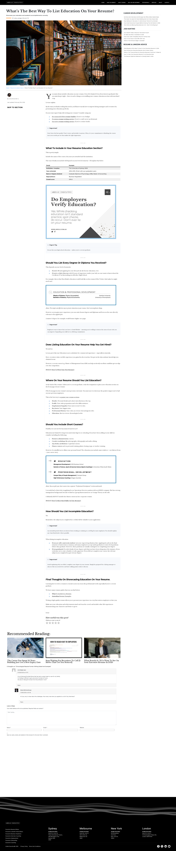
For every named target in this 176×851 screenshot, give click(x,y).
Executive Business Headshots (13, 833)
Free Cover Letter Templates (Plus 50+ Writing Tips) (137, 36)
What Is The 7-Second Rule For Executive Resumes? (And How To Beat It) (142, 52)
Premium (63, 119)
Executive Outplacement (12, 838)
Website (82, 727)
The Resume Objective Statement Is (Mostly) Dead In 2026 (138, 56)
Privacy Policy (24, 846)
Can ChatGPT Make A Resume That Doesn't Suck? (136, 32)
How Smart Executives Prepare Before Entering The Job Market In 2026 (142, 23)
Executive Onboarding (11, 840)
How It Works (122, 2)
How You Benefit (111, 2)
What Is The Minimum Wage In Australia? (134, 40)
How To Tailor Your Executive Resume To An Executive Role (139, 54)
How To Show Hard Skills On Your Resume (66, 501)
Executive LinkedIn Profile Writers (14, 831)
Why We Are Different (134, 2)
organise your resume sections (69, 397)
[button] (18, 98)
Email (45, 727)
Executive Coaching (11, 842)
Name (9, 727)
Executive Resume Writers (12, 829)
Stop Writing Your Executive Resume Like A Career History (138, 50)
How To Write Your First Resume (63, 370)
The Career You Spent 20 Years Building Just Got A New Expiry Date (141, 19)
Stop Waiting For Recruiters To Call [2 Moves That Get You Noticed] (140, 21)
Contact (167, 2)
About (160, 2)
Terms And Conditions (34, 846)
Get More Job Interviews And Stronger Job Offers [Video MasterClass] (141, 17)
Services (154, 2)
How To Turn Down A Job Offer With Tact (134, 38)
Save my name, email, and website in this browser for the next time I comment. (27, 735)
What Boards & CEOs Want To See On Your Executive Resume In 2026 (141, 48)
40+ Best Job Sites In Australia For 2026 (134, 34)
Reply (19, 685)
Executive (63, 121)
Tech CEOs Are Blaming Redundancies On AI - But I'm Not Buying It (141, 25)
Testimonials (145, 2)
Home (102, 2)
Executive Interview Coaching (13, 836)
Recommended (64, 116)
